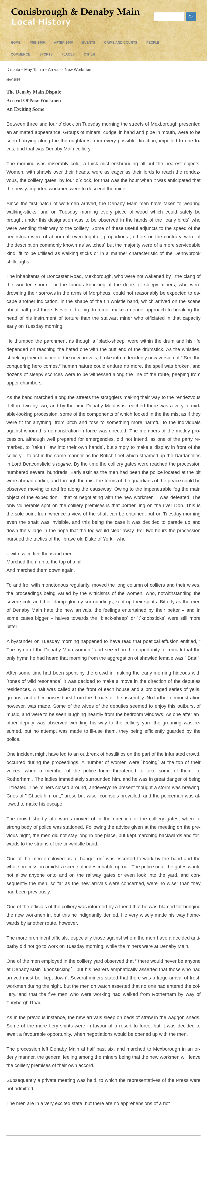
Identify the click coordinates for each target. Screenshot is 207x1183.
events (88, 42)
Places (68, 54)
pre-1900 (37, 42)
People (152, 42)
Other (89, 54)
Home (15, 42)
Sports (46, 54)
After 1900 (63, 42)
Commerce (20, 54)
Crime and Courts (120, 42)
